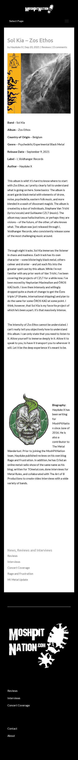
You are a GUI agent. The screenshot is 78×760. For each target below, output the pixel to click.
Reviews (46, 47)
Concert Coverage (18, 567)
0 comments (60, 47)
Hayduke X (17, 47)
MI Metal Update (17, 579)
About (11, 735)
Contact (12, 728)
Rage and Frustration (20, 573)
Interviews (13, 561)
